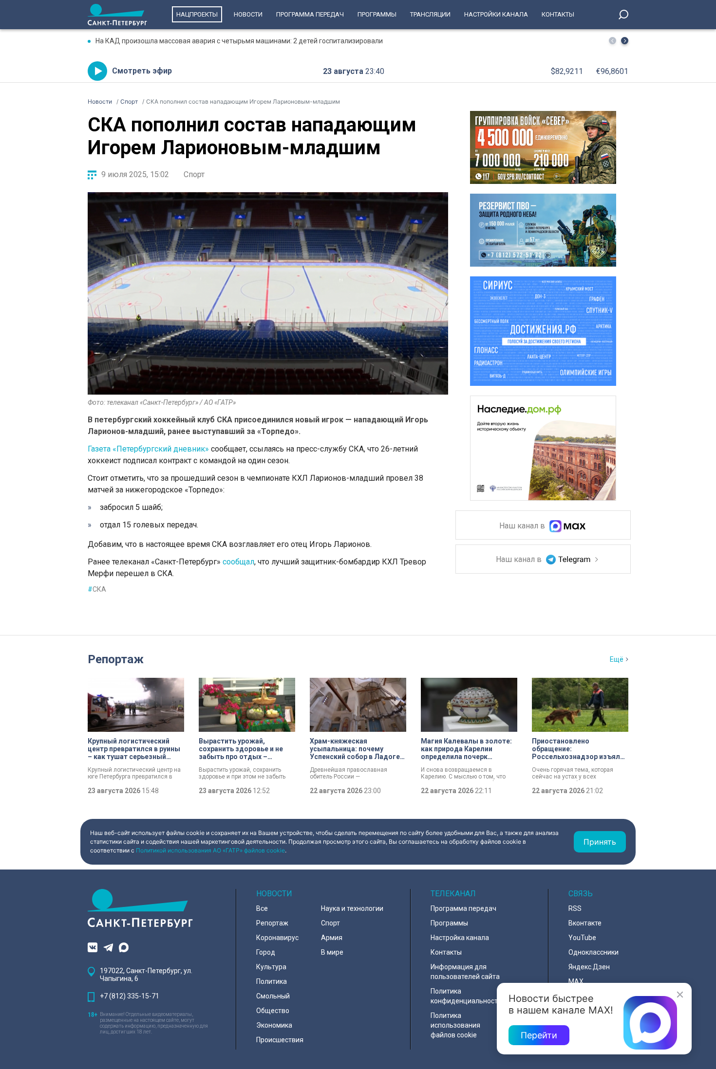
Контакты (558, 14)
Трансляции (430, 14)
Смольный (273, 996)
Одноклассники (593, 952)
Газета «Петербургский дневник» (148, 448)
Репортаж (116, 659)
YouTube (582, 938)
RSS (575, 908)
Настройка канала (460, 938)
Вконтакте (585, 923)
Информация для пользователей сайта (465, 971)
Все (262, 908)
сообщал (238, 561)
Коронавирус (277, 938)
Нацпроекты (197, 14)
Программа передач (310, 14)
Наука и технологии (352, 908)
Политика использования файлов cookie (455, 1025)
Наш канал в (523, 526)
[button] (624, 40)
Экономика (274, 1025)
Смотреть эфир (142, 70)
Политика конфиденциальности (466, 996)
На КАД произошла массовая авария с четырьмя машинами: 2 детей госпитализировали (239, 41)
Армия (331, 938)
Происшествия (279, 1040)
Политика (271, 981)
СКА (97, 589)
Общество (272, 1011)
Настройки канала (496, 14)
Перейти (539, 1035)
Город (265, 952)
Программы (377, 14)
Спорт (194, 174)
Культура (271, 967)
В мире (332, 952)
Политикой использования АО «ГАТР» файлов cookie (210, 850)
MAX (576, 981)
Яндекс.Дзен (589, 967)
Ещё (616, 659)
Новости (248, 14)
